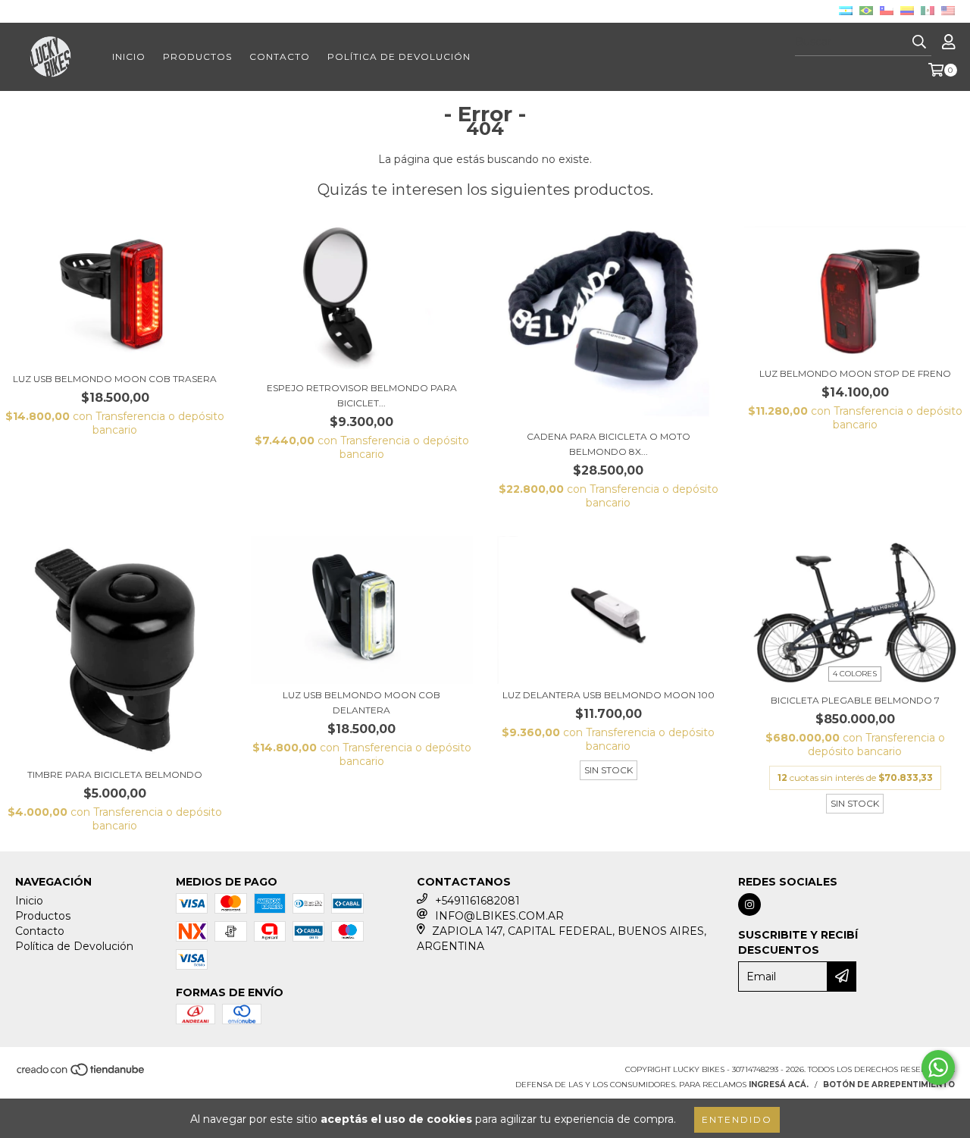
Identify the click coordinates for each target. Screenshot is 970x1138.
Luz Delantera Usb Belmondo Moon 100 (608, 695)
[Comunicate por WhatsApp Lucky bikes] (938, 1067)
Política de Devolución (399, 56)
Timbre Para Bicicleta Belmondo (114, 774)
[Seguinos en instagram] (749, 904)
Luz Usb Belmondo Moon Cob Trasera (115, 378)
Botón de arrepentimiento (889, 1084)
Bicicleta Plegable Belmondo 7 (855, 700)
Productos (197, 56)
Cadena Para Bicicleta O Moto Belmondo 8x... (608, 444)
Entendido (737, 1119)
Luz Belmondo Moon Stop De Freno (855, 373)
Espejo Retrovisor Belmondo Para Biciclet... (362, 395)
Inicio (129, 56)
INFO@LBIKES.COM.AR (499, 916)
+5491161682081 (477, 901)
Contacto (279, 56)
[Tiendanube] (81, 1074)
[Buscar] (919, 42)
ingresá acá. (779, 1084)
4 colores (855, 674)
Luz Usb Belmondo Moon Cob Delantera (361, 702)
